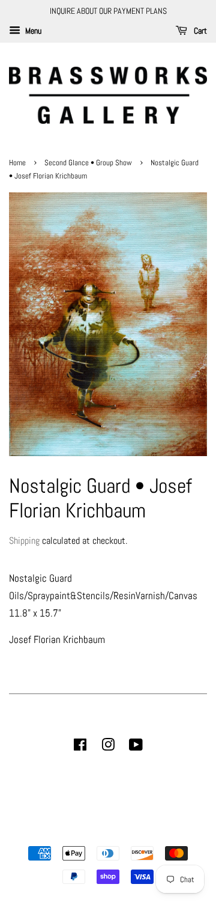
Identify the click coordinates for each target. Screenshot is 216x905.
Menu (32, 30)
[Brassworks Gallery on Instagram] (108, 747)
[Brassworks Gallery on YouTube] (136, 747)
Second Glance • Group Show (88, 163)
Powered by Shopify (169, 832)
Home (18, 163)
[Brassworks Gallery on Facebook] (80, 747)
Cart (199, 30)
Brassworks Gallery (106, 832)
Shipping (24, 540)
